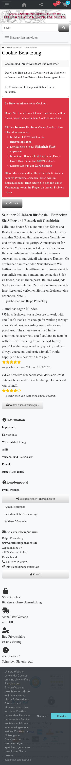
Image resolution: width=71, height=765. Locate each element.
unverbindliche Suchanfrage (21, 514)
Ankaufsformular (15, 506)
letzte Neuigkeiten (13, 472)
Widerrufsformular (16, 521)
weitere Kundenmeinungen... (24, 404)
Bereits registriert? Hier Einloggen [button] (37, 498)
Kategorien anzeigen (23, 37)
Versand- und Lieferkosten (17, 457)
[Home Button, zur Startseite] (24, 4)
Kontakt (6, 464)
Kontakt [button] (36, 574)
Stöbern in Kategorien (14, 47)
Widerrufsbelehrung (14, 442)
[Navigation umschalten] (6, 4)
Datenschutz (9, 434)
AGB (5, 449)
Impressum (8, 427)
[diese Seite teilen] (41, 4)
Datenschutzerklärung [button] (18, 759)
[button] (60, 4)
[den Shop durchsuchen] (63, 27)
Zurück (13, 203)
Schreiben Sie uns (14, 661)
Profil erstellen (10, 490)
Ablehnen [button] (41, 716)
